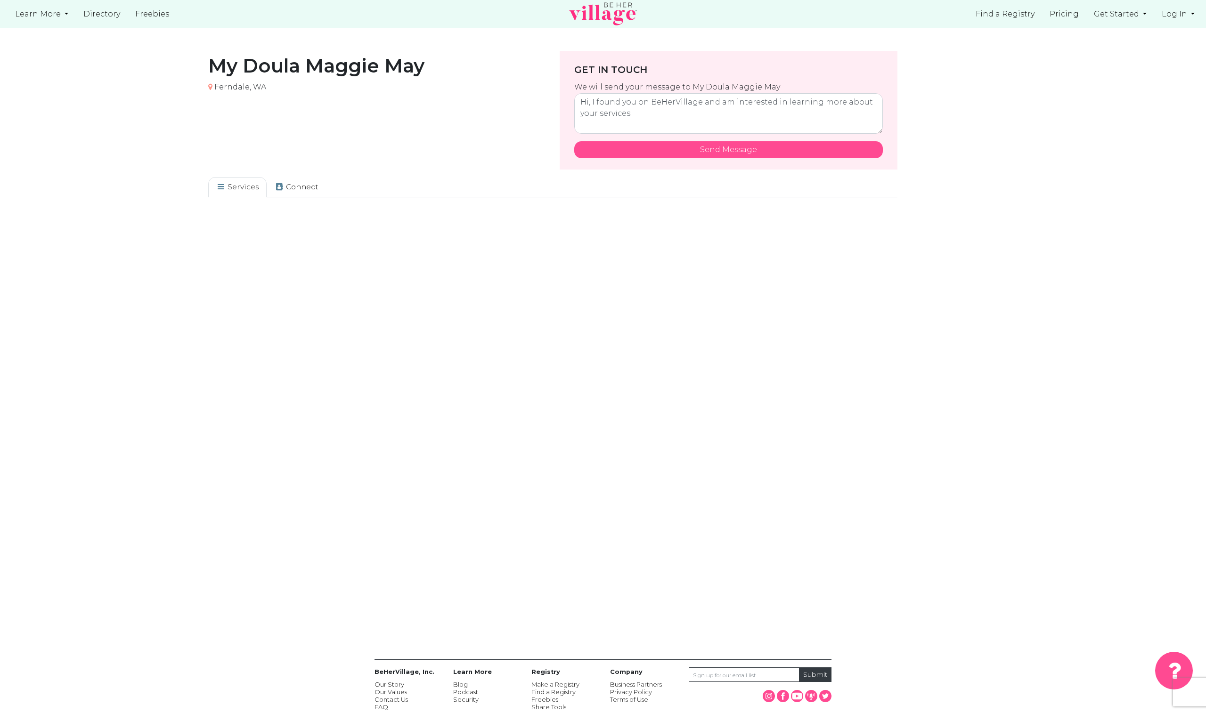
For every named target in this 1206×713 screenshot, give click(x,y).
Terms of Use (629, 699)
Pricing (1064, 13)
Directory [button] (101, 13)
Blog (460, 684)
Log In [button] (1175, 13)
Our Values (391, 692)
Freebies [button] (152, 13)
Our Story (389, 684)
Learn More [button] (39, 13)
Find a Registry (1005, 13)
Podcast (465, 692)
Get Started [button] (1117, 13)
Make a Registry (555, 684)
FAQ (381, 707)
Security (466, 699)
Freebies (544, 699)
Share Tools (548, 707)
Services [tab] (242, 186)
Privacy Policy (631, 692)
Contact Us (391, 699)
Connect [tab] (301, 186)
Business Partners (636, 684)
